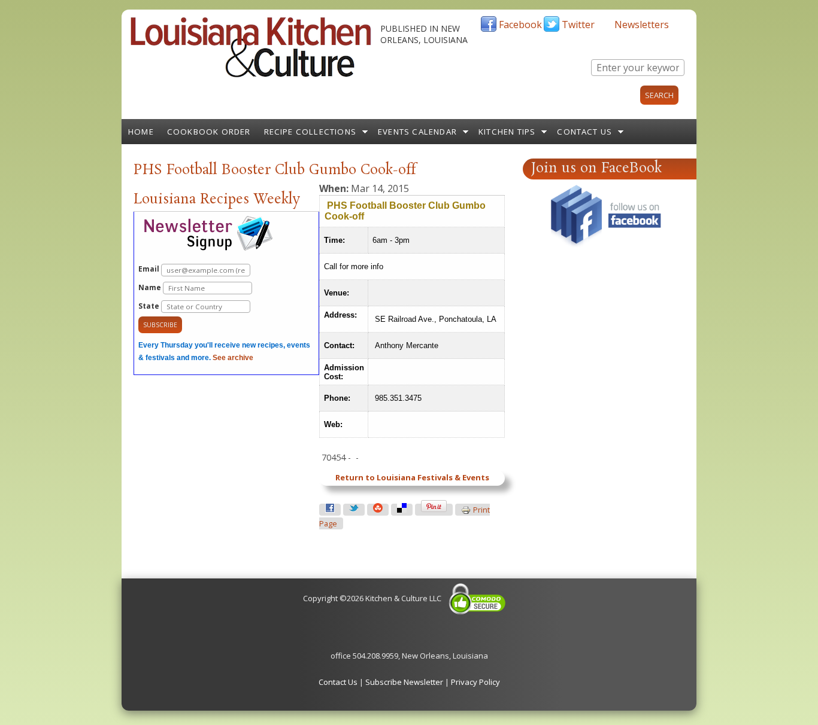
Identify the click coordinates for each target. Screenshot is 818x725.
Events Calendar (417, 131)
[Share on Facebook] (330, 510)
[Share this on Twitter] (354, 510)
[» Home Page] (251, 74)
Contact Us (584, 131)
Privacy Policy (475, 682)
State (149, 305)
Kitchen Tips (506, 131)
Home (141, 131)
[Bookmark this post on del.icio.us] (402, 510)
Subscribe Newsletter (404, 682)
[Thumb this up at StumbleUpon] (378, 510)
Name (150, 287)
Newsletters (641, 24)
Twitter (578, 24)
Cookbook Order (209, 131)
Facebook (520, 24)
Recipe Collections (310, 131)
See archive (233, 358)
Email (149, 268)
